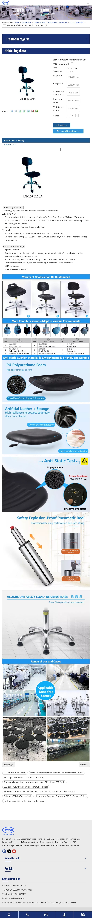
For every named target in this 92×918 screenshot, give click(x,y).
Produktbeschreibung (14, 140)
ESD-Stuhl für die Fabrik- (15, 772)
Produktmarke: (58, 71)
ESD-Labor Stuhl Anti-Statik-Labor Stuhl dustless (26, 787)
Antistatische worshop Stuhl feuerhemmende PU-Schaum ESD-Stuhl (34, 782)
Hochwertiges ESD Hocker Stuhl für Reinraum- (25, 801)
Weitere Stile (10, 144)
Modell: (55, 68)
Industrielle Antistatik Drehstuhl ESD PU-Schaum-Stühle (61, 796)
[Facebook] (4, 851)
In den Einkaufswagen (70, 131)
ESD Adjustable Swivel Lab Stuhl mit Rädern (23, 777)
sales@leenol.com (16, 898)
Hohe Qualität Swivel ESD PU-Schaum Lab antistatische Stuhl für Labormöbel (38, 791)
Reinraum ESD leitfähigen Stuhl (18, 796)
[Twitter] (9, 851)
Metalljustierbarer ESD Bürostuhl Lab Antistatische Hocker (56, 772)
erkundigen (61, 125)
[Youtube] (14, 851)
